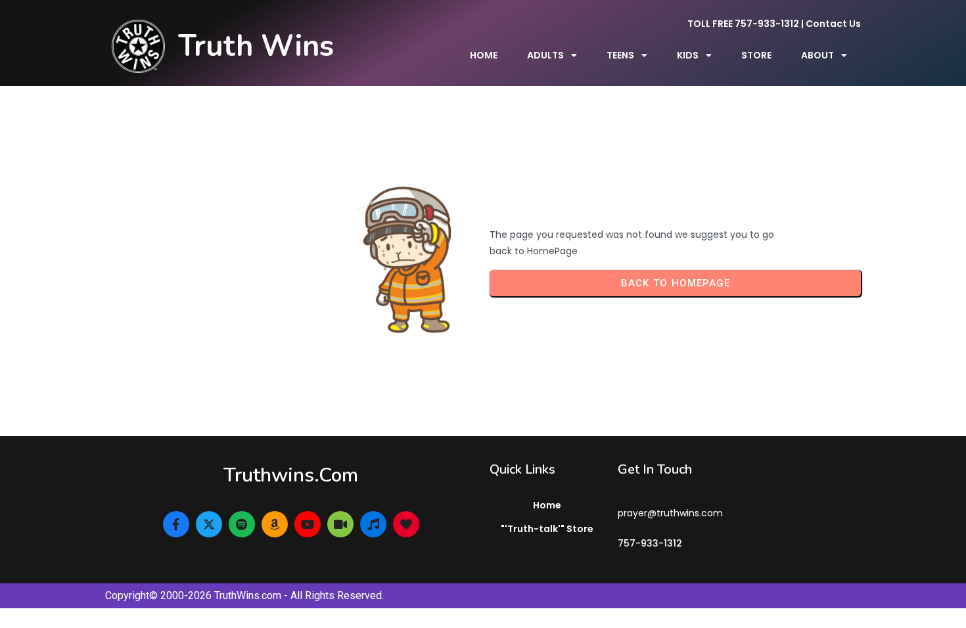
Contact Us (833, 23)
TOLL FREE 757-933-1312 (743, 23)
